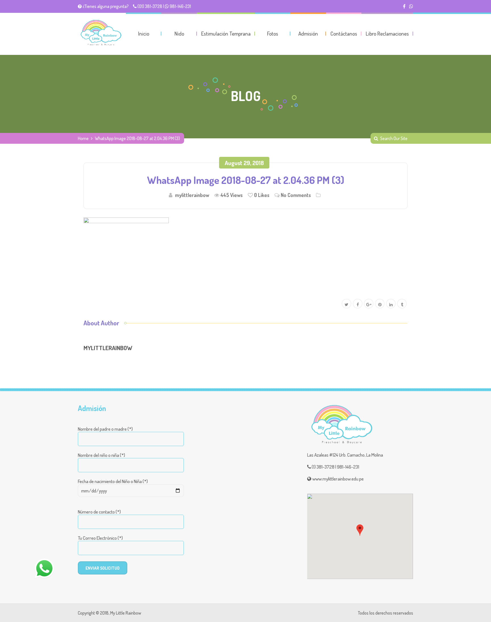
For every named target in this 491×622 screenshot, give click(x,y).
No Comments (296, 195)
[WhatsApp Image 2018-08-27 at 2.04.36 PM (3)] (126, 249)
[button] (360, 530)
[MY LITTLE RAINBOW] (100, 33)
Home (83, 138)
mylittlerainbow (192, 195)
